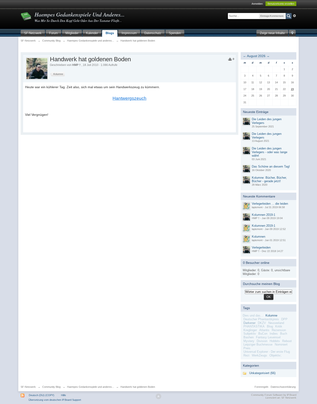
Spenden (175, 33)
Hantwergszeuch (129, 98)
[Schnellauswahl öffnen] (292, 33)
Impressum (129, 33)
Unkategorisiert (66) (262, 373)
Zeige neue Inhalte (272, 33)
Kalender (92, 33)
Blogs (110, 33)
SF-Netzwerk (33, 33)
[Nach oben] (158, 396)
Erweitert (294, 16)
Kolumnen (258, 236)
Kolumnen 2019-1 (263, 215)
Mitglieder (71, 33)
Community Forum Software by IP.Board (273, 395)
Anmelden (257, 3)
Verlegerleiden (261, 247)
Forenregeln (261, 386)
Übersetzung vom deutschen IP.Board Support (55, 399)
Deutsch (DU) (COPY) (41, 395)
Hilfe (63, 395)
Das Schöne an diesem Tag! (271, 166)
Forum (53, 33)
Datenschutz (152, 33)
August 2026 (256, 56)
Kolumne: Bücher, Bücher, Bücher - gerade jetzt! (269, 179)
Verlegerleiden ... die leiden (270, 203)
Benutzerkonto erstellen (281, 3)
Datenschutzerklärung (283, 386)
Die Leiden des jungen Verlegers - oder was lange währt (269, 152)
